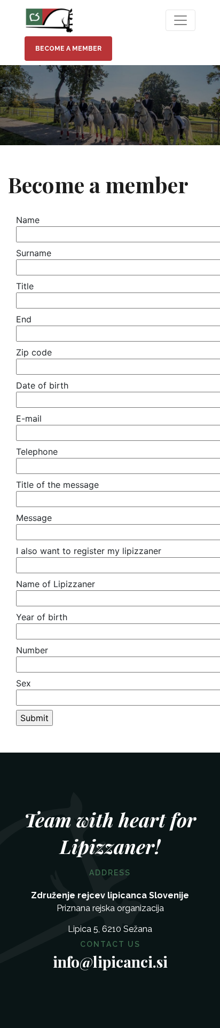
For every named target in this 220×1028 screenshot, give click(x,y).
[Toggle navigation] (180, 20)
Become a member (68, 48)
